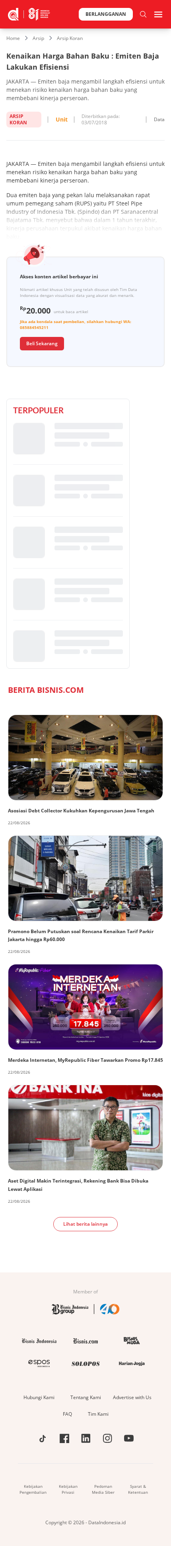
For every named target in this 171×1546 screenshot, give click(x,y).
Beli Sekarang (42, 343)
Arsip (38, 38)
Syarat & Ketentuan (138, 1489)
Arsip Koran (70, 38)
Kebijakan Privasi (68, 1489)
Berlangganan (106, 14)
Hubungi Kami (38, 1397)
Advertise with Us (132, 1397)
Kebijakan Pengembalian (33, 1489)
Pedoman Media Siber (103, 1489)
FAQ (67, 1414)
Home (13, 38)
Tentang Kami (85, 1397)
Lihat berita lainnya (85, 1224)
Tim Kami (98, 1414)
